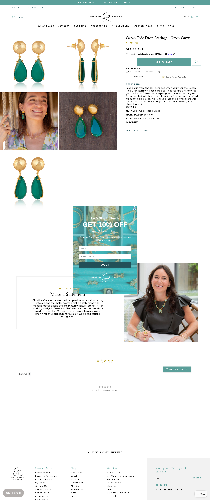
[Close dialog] (134, 208)
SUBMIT (105, 265)
